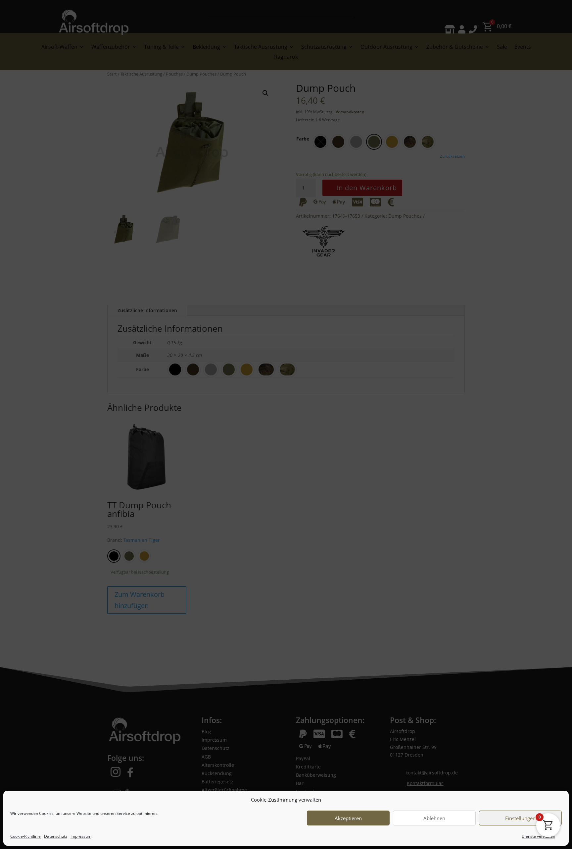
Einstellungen (520, 818)
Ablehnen (434, 818)
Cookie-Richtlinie (25, 836)
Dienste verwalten (538, 836)
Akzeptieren (348, 818)
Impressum (81, 836)
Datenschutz (55, 836)
